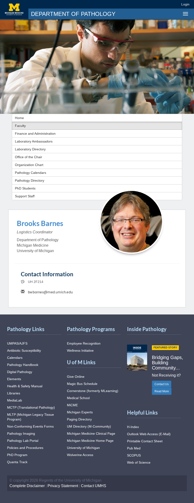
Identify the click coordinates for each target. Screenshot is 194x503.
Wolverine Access (80, 455)
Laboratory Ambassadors (34, 141)
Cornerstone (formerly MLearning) (92, 391)
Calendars (14, 358)
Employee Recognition (84, 343)
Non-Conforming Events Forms (30, 426)
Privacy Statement (63, 486)
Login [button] (186, 4)
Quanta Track (17, 462)
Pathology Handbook (22, 365)
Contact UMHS (93, 486)
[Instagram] (158, 4)
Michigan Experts (80, 412)
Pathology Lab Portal (22, 441)
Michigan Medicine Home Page (90, 441)
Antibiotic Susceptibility (24, 350)
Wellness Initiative (80, 350)
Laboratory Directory (30, 149)
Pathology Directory (29, 180)
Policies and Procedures (25, 448)
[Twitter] (149, 4)
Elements (14, 379)
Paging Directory (79, 419)
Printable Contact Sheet (145, 441)
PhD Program (17, 455)
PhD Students (25, 188)
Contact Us (161, 384)
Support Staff (25, 196)
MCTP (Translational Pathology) (31, 407)
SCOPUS (134, 455)
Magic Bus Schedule (82, 384)
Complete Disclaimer (27, 486)
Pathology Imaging (21, 433)
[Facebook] (140, 4)
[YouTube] (166, 4)
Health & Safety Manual (24, 386)
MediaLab (14, 400)
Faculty (20, 126)
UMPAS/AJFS (17, 343)
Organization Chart (29, 165)
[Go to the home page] (14, 9)
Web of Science (138, 462)
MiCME (72, 405)
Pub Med (134, 448)
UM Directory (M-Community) (89, 426)
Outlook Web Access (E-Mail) (149, 434)
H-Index (133, 427)
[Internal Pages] (174, 4)
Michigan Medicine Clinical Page (91, 433)
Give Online (75, 376)
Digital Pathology (19, 372)
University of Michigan (83, 448)
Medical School (78, 398)
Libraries (13, 393)
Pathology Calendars (30, 173)
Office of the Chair (28, 157)
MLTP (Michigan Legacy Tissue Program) (30, 417)
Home (19, 118)
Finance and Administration (35, 133)
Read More (161, 391)
